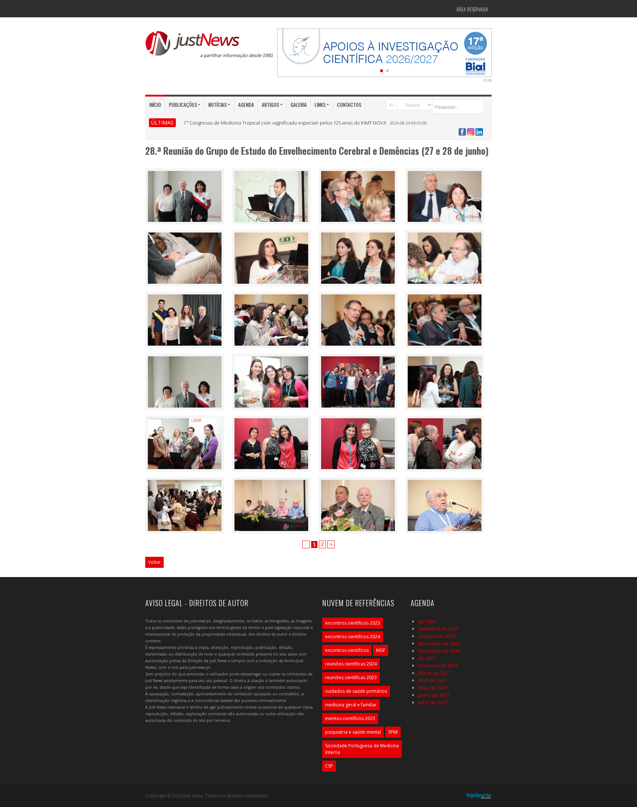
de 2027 (426, 658)
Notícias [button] (217, 104)
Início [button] (155, 104)
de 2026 (426, 621)
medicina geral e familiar (351, 705)
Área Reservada (472, 9)
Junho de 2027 (433, 695)
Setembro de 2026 (438, 628)
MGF (380, 650)
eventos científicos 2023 (350, 718)
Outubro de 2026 (436, 636)
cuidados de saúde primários (356, 691)
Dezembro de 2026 (439, 650)
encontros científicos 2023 (352, 623)
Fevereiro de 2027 (438, 665)
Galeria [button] (298, 104)
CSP (329, 766)
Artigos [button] (270, 104)
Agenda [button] (246, 104)
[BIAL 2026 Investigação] (384, 52)
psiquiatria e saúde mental (353, 732)
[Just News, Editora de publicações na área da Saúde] (209, 47)
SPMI (393, 732)
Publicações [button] (183, 104)
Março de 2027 (434, 673)
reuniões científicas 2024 (351, 664)
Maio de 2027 (433, 687)
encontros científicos (347, 650)
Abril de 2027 (432, 680)
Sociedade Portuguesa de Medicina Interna (362, 749)
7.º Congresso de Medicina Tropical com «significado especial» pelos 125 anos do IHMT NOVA (284, 122)
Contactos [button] (349, 104)
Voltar (154, 562)
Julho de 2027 (433, 702)
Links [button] (320, 104)
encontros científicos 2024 (352, 636)
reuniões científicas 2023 (351, 677)
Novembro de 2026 (439, 643)
